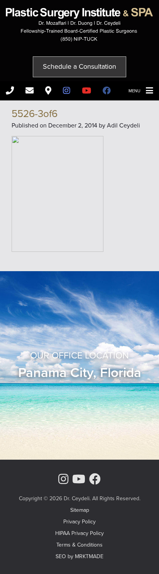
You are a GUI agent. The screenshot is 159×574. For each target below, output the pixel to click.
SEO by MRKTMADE (79, 556)
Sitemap (79, 510)
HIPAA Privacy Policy (79, 533)
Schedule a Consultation (79, 66)
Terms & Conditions (79, 545)
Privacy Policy (79, 522)
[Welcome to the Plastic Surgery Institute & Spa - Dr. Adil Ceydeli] (79, 39)
